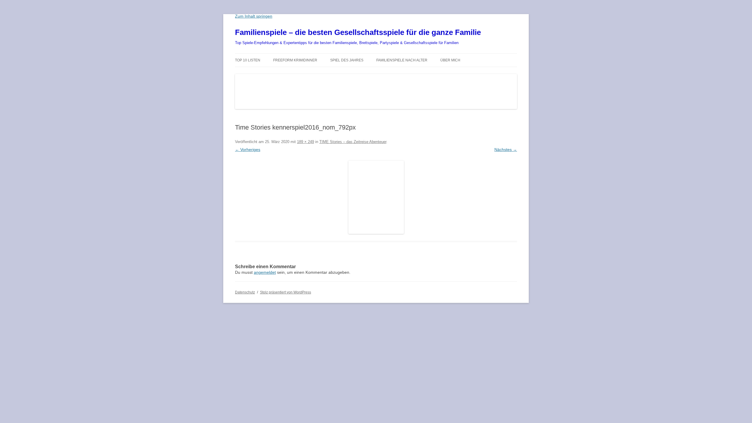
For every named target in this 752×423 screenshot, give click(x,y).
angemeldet (265, 272)
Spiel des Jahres (346, 60)
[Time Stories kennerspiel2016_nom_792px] (376, 197)
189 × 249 (305, 142)
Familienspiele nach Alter (401, 60)
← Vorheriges (247, 149)
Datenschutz (245, 292)
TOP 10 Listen (247, 60)
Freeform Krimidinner (295, 60)
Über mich (450, 60)
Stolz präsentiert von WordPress (285, 292)
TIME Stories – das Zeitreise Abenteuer (352, 142)
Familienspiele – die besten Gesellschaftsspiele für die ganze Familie (358, 32)
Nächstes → (505, 149)
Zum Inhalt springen (253, 16)
